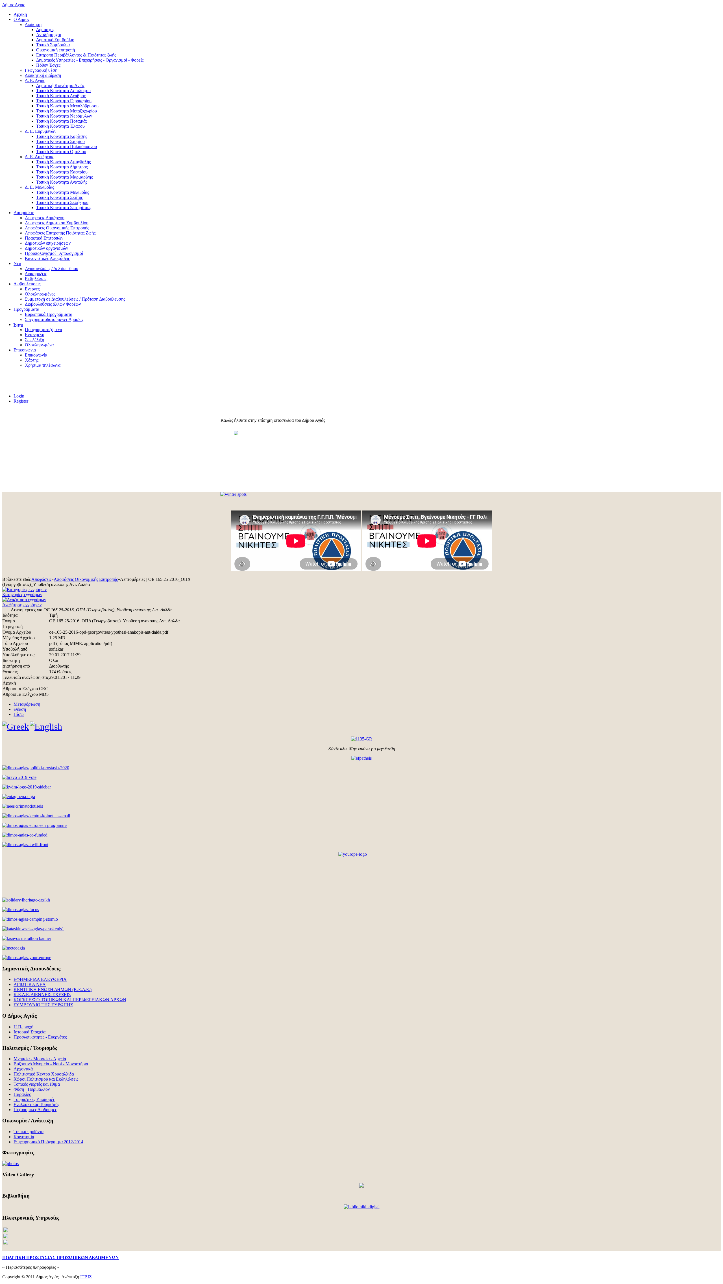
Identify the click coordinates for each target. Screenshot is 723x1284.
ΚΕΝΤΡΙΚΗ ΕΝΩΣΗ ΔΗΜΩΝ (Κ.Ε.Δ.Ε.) (53, 989)
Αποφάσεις (41, 579)
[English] (46, 726)
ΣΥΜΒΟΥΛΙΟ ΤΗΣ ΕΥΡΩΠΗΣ (43, 1004)
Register (21, 401)
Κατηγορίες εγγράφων (22, 594)
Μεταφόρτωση (27, 704)
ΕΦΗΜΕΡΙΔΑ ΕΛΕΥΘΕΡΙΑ (40, 979)
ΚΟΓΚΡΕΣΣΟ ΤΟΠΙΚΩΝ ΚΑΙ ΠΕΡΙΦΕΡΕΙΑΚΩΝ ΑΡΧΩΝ (70, 999)
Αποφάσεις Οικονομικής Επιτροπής (86, 579)
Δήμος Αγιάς (13, 4)
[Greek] (15, 726)
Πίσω (19, 714)
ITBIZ (86, 1276)
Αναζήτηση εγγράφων (22, 604)
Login (19, 396)
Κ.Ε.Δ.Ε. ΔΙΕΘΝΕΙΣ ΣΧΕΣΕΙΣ (42, 994)
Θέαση (20, 709)
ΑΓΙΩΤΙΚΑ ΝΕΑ (30, 984)
